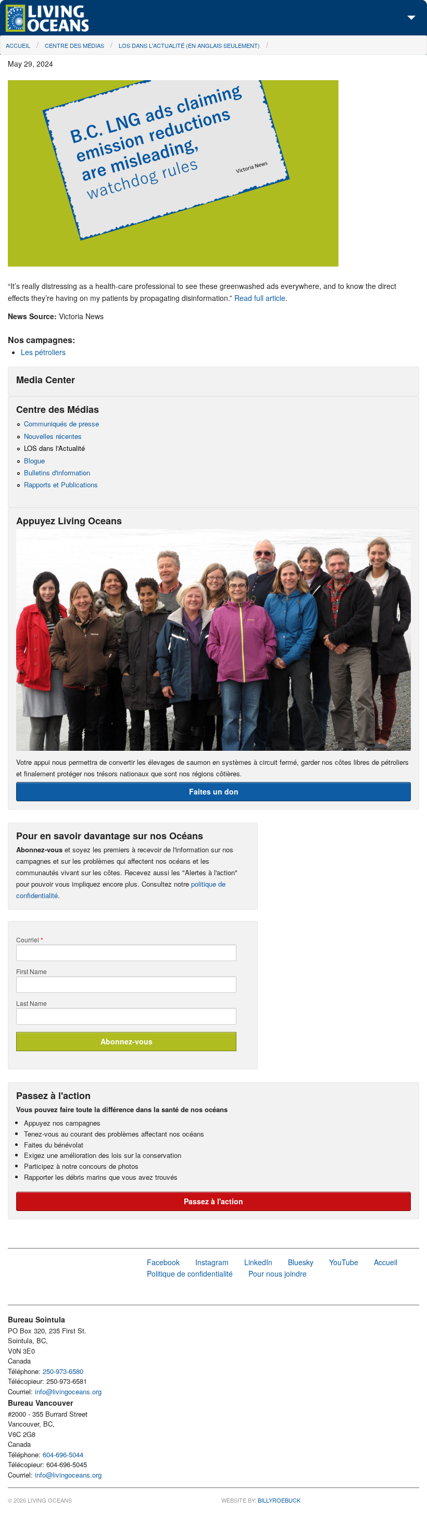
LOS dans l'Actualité (54, 448)
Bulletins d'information (57, 472)
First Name (31, 971)
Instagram (212, 1262)
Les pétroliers (43, 352)
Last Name (31, 1003)
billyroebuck (279, 1500)
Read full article (259, 298)
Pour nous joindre (277, 1273)
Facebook (163, 1262)
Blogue (34, 460)
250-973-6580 (63, 1371)
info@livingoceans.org (68, 1391)
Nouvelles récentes (53, 436)
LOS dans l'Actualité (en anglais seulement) (189, 45)
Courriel (29, 940)
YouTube (343, 1262)
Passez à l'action (213, 1201)
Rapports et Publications (61, 484)
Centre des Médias (74, 45)
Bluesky (300, 1262)
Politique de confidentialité (190, 1273)
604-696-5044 (63, 1454)
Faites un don (213, 791)
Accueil (18, 45)
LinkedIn (258, 1262)
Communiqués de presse (61, 423)
